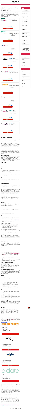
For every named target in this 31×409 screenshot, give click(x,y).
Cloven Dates (15, 1)
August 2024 (23, 62)
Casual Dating (24, 74)
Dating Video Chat (24, 29)
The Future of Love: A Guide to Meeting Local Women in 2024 (25, 46)
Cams (23, 72)
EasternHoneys (4, 327)
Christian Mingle (5, 358)
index (17, 193)
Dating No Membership (25, 13)
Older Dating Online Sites (25, 12)
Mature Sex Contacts (24, 25)
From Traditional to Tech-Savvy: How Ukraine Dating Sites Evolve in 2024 (25, 43)
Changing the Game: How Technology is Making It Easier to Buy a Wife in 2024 (25, 49)
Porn (22, 77)
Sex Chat (23, 80)
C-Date (3, 374)
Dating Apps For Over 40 (25, 10)
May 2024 (23, 65)
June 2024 (23, 63)
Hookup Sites (9, 10)
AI (22, 71)
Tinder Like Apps (24, 40)
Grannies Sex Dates (24, 33)
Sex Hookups (23, 83)
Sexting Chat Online (24, 36)
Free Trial (10, 333)
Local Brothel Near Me (25, 21)
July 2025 (23, 59)
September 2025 (24, 57)
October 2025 (24, 56)
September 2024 (24, 60)
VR (22, 86)
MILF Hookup (23, 15)
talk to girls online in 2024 (10, 319)
